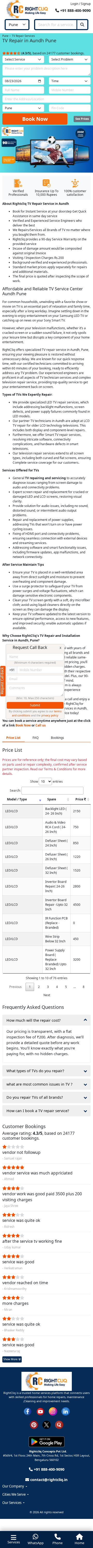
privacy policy (49, 715)
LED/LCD (11, 811)
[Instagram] (53, 1411)
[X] (46, 1424)
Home (79, 1543)
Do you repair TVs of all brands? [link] (34, 1097)
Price (79, 799)
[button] (46, 1486)
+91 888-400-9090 (75, 10)
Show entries (46, 781)
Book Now (35, 118)
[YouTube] (40, 1411)
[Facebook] (27, 1411)
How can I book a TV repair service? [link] (37, 1110)
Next (46, 995)
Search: (15, 790)
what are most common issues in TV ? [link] (39, 1084)
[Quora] (59, 1424)
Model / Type (17, 799)
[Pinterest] (34, 1424)
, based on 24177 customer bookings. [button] (52, 53)
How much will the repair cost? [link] (33, 1020)
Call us (40, 725)
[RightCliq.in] (27, 9)
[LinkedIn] (65, 1411)
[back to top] (81, 1524)
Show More (10, 1359)
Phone (57, 1543)
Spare (51, 799)
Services (13, 1542)
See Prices (82, 119)
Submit (35, 705)
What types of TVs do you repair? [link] (35, 1070)
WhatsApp (36, 1543)
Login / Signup (81, 4)
